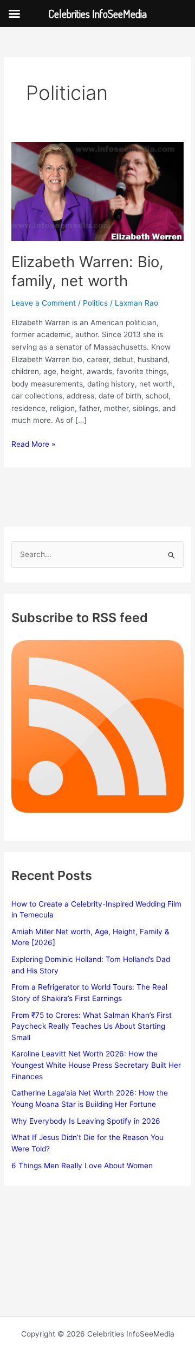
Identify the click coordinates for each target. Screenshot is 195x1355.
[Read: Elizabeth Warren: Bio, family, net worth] (97, 191)
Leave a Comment (43, 303)
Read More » (33, 445)
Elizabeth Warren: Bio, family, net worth (87, 271)
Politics (95, 303)
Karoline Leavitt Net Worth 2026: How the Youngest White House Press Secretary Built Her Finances (96, 1064)
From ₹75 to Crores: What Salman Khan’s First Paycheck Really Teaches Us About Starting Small (91, 1026)
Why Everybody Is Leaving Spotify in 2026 (85, 1121)
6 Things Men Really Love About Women (82, 1165)
